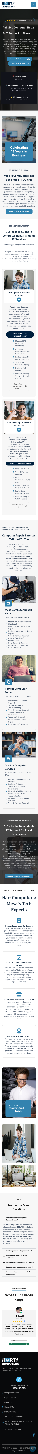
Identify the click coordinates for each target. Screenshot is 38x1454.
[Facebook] (33, 1435)
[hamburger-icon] (33, 4)
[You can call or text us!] (19, 1379)
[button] (19, 59)
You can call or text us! (19, 1385)
